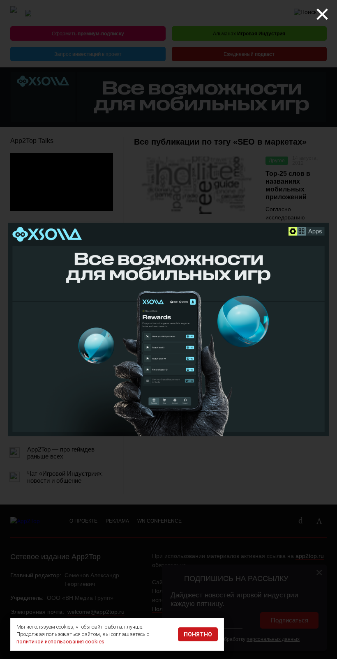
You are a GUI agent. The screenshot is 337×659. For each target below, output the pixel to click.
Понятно (198, 634)
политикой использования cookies (60, 641)
